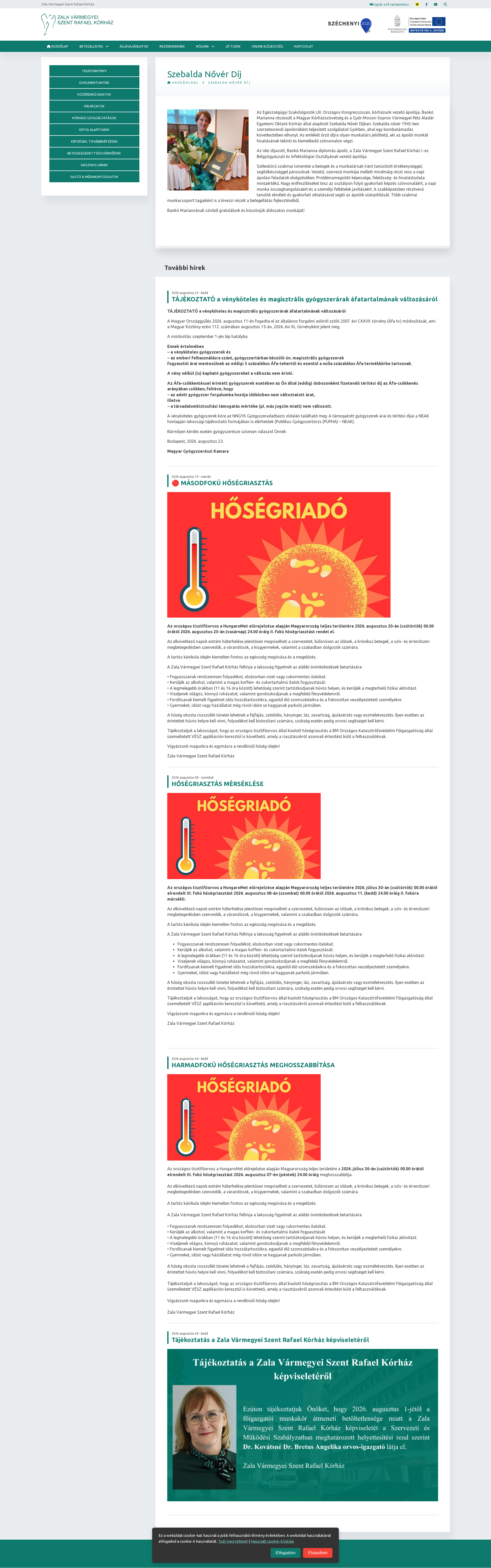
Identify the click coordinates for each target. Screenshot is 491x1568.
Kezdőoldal (185, 82)
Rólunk (202, 46)
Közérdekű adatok (94, 94)
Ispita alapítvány (94, 129)
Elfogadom (285, 1553)
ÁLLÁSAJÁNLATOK (134, 46)
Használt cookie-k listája (272, 1541)
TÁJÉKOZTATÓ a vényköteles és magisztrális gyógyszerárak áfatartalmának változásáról (305, 299)
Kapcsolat (303, 46)
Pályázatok (94, 106)
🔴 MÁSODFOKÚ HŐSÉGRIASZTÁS (222, 483)
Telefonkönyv (94, 71)
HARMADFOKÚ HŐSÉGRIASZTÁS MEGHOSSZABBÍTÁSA (253, 1065)
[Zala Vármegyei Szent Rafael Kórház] (77, 25)
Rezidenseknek (172, 46)
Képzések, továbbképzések (94, 141)
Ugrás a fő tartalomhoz (391, 4)
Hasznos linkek (94, 165)
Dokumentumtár (94, 82)
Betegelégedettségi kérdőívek (94, 153)
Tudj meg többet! (233, 1541)
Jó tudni (233, 46)
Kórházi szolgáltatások (94, 118)
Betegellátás (91, 46)
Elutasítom (317, 1553)
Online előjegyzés (267, 46)
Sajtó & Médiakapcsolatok (94, 176)
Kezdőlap (59, 46)
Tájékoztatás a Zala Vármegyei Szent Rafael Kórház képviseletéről (270, 1339)
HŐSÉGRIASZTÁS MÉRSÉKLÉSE (218, 783)
